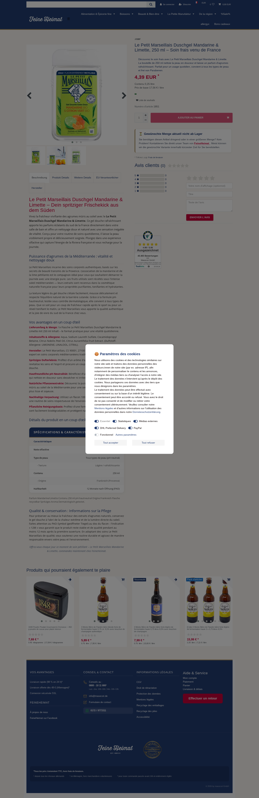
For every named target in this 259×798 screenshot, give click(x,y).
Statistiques (124, 421)
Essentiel (105, 421)
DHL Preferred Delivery (113, 427)
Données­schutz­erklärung (146, 411)
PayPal (137, 427)
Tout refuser (148, 442)
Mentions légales (103, 408)
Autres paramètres (126, 434)
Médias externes (148, 421)
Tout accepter (110, 442)
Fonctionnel (106, 434)
